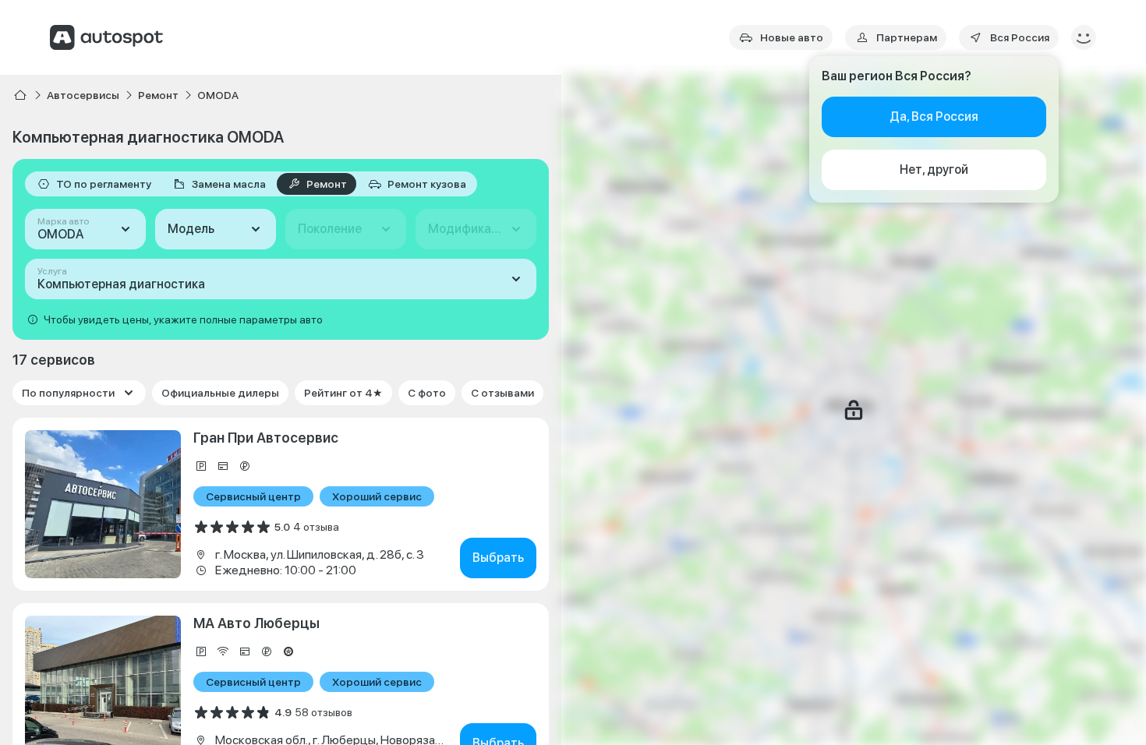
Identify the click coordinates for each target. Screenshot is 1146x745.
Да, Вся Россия (934, 116)
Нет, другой (934, 169)
